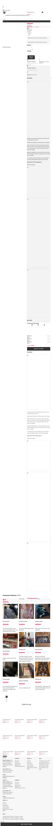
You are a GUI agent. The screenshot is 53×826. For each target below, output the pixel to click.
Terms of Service (30, 764)
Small (29, 31)
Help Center (17, 760)
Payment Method (30, 766)
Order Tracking (18, 763)
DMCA (28, 769)
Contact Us (29, 762)
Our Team (29, 760)
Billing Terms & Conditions (32, 767)
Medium (29, 33)
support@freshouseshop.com (9, 776)
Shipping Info (17, 764)
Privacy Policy (29, 763)
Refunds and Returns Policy (20, 766)
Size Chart (17, 762)
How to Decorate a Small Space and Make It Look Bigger (43, 768)
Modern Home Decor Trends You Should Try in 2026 (12, 817)
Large (29, 35)
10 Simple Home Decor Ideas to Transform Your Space (13, 816)
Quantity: (29, 45)
